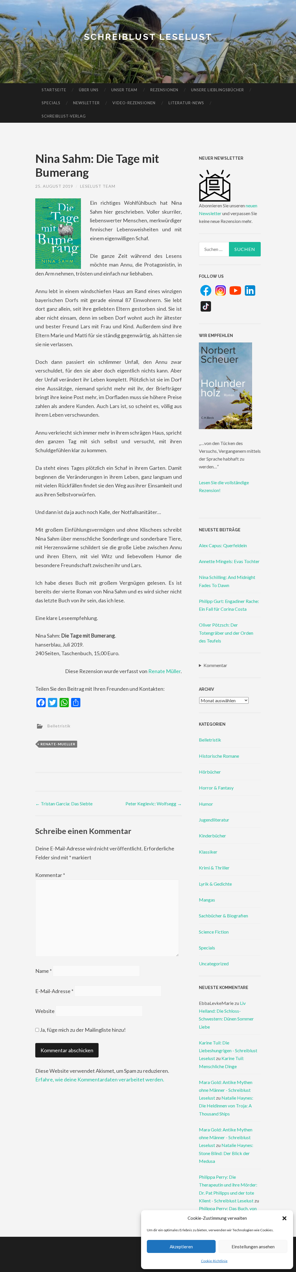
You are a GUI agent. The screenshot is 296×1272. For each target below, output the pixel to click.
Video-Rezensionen (134, 102)
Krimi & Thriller (214, 867)
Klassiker (208, 851)
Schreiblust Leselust (148, 37)
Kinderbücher (212, 835)
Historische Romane (219, 756)
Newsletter (86, 102)
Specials (51, 102)
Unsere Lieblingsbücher (217, 89)
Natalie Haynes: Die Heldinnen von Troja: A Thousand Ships (226, 1105)
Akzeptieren (181, 1246)
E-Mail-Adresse (54, 991)
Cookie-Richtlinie (214, 1261)
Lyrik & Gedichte (215, 884)
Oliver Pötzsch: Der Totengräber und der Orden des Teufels (226, 632)
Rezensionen (164, 89)
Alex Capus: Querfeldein (223, 545)
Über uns (89, 89)
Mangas (207, 899)
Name (43, 971)
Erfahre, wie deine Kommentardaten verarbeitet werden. (99, 1079)
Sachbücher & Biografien (223, 915)
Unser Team (124, 89)
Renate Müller (164, 671)
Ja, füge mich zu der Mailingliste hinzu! (82, 1030)
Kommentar (50, 875)
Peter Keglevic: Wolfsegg (153, 803)
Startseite (54, 89)
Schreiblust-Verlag (64, 116)
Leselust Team (97, 186)
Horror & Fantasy (216, 787)
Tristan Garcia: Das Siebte (63, 803)
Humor (206, 804)
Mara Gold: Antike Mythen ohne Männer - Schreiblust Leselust (225, 1089)
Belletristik (59, 725)
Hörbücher (210, 771)
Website (45, 1011)
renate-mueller (57, 744)
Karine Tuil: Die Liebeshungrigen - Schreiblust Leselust (228, 1050)
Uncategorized (214, 963)
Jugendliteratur (214, 819)
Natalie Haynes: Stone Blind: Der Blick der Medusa (226, 1152)
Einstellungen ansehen (253, 1246)
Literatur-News (186, 102)
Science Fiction (214, 931)
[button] (284, 1218)
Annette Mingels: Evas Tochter (229, 561)
